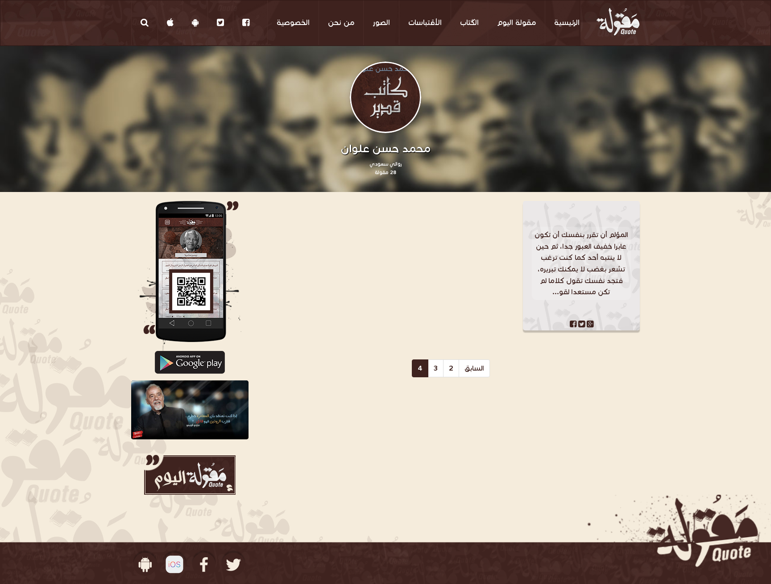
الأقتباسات (425, 22)
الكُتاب (469, 22)
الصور (381, 22)
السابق (474, 368)
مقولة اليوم (516, 22)
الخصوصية (293, 22)
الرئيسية (567, 22)
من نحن (341, 22)
